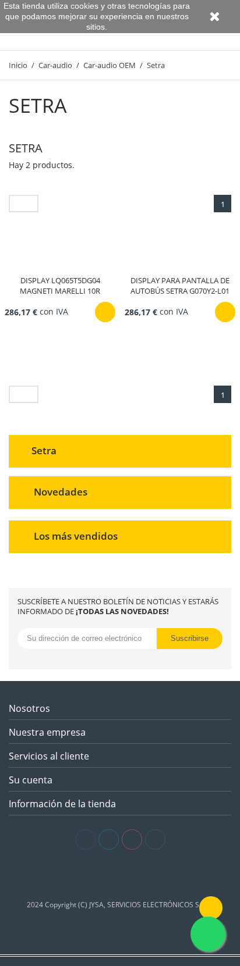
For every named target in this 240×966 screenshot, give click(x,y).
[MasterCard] (120, 875)
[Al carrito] (105, 312)
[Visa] (103, 875)
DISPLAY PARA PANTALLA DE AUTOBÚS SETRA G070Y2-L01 (180, 285)
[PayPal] (138, 875)
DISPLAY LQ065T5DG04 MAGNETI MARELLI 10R (60, 285)
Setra (44, 450)
